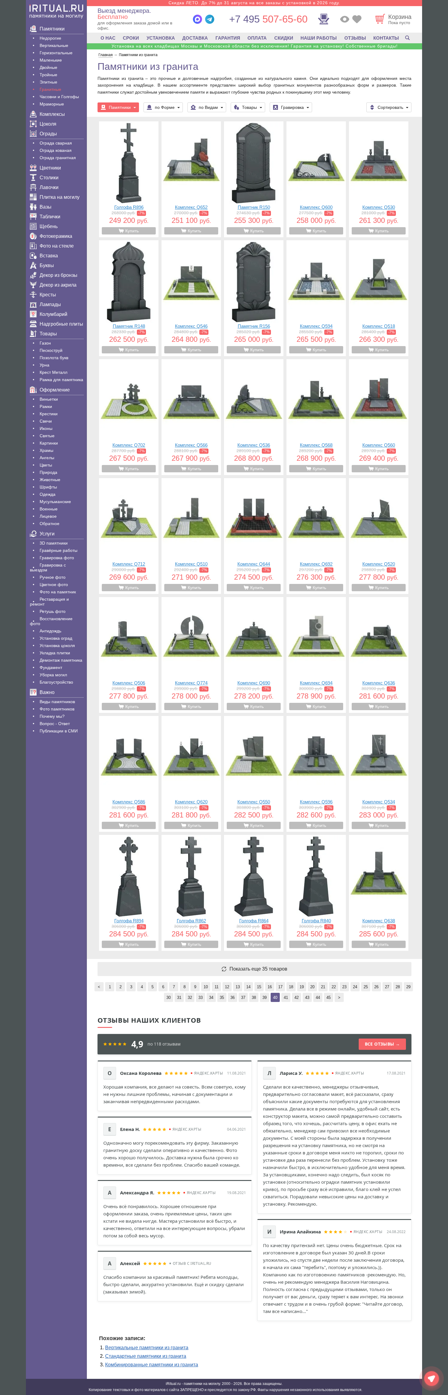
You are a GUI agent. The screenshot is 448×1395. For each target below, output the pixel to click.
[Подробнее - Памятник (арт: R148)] (128, 298)
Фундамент (51, 667)
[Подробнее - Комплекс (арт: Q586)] (128, 774)
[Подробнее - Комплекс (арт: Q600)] (316, 179)
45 (328, 997)
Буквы (47, 265)
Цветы (46, 465)
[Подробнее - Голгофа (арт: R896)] (128, 179)
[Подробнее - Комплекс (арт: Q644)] (253, 536)
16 (270, 987)
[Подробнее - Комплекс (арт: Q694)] (316, 655)
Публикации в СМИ (59, 730)
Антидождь (50, 630)
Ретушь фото (53, 611)
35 (222, 997)
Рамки (46, 406)
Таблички (50, 216)
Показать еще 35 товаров (258, 969)
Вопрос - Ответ (55, 723)
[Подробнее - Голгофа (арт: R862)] (191, 893)
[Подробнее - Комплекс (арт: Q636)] (378, 655)
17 (280, 987)
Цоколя (48, 124)
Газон (45, 343)
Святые (47, 435)
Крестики (49, 413)
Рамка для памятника (61, 379)
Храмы (46, 450)
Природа (48, 472)
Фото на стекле (57, 246)
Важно (47, 692)
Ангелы (47, 457)
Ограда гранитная (58, 157)
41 (286, 997)
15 (259, 987)
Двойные (48, 67)
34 (211, 997)
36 (232, 997)
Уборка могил (53, 674)
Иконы (46, 428)
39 (264, 997)
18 (291, 987)
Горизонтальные (56, 52)
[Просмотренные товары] (344, 19)
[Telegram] (209, 19)
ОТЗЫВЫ (355, 38)
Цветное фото (54, 584)
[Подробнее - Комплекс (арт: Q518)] (378, 298)
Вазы (46, 206)
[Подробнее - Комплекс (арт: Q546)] (191, 298)
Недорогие (50, 38)
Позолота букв (54, 357)
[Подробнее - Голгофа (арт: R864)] (253, 893)
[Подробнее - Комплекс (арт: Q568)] (316, 417)
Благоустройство (56, 682)
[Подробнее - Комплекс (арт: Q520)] (378, 536)
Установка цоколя (57, 645)
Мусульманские (55, 501)
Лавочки (49, 187)
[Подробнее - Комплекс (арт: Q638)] (378, 893)
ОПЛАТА (257, 38)
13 (238, 987)
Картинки (49, 443)
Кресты (48, 294)
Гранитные (50, 89)
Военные (49, 508)
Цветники (50, 167)
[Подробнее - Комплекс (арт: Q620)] (191, 774)
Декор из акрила (58, 285)
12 (227, 987)
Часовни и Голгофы (59, 96)
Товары (48, 333)
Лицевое (48, 516)
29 (408, 987)
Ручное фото (53, 577)
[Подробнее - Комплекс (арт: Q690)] (253, 655)
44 (318, 997)
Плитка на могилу (60, 197)
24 (355, 987)
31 (179, 997)
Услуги (47, 533)
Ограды (48, 133)
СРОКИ (131, 38)
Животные (50, 479)
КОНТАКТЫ (386, 38)
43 (307, 997)
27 (387, 987)
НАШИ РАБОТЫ (318, 38)
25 (366, 987)
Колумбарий (53, 314)
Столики (49, 177)
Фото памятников (57, 708)
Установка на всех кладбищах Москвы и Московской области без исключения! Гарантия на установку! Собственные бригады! (255, 46)
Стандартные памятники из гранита (145, 1356)
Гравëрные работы (58, 550)
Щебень (49, 226)
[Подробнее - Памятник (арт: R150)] (253, 179)
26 (376, 987)
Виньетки (49, 399)
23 (344, 987)
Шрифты (48, 487)
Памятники (52, 28)
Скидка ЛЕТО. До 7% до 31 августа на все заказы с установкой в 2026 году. (254, 2)
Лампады (50, 304)
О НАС (108, 38)
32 (190, 997)
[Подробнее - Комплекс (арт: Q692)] (316, 536)
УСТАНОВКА (161, 38)
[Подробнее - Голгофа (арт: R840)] (316, 893)
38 (254, 997)
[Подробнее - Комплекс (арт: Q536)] (253, 417)
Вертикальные (54, 45)
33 (200, 997)
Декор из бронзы (58, 275)
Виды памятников (57, 701)
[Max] (197, 19)
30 (168, 997)
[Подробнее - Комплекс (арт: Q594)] (316, 298)
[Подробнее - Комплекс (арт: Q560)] (378, 417)
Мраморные (52, 104)
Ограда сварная (56, 143)
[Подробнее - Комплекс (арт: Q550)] (253, 774)
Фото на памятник (58, 591)
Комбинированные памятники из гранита (151, 1364)
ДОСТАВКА (195, 38)
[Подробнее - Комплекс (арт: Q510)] (191, 536)
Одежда (47, 494)
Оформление (55, 389)
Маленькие (51, 60)
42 (296, 997)
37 (243, 997)
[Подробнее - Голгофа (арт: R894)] (128, 893)
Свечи (46, 421)
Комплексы (52, 114)
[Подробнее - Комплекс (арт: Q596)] (316, 774)
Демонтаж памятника (61, 660)
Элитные (48, 82)
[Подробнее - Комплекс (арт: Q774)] (191, 655)
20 (312, 987)
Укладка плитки (55, 652)
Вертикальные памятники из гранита (146, 1347)
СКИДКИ (283, 38)
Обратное (49, 523)
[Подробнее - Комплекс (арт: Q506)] (128, 655)
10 (206, 987)
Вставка (49, 255)
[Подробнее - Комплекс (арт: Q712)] (128, 536)
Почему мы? (52, 716)
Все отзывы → (382, 1044)
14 (248, 987)
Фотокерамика (56, 236)
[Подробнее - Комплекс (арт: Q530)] (378, 179)
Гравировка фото (57, 557)
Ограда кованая (56, 150)
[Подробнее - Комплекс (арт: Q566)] (191, 417)
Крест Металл (53, 372)
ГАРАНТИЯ (227, 38)
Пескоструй (51, 350)
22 (334, 987)
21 (323, 987)
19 (302, 987)
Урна (44, 365)
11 (217, 987)
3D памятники (54, 543)
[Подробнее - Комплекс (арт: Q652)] (191, 179)
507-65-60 (268, 19)
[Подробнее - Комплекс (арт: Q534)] (378, 774)
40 (275, 997)
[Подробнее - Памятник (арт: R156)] (253, 298)
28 (398, 987)
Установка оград (56, 638)
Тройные (48, 74)
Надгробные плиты (61, 324)
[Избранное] (356, 19)
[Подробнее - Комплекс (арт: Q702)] (128, 417)
